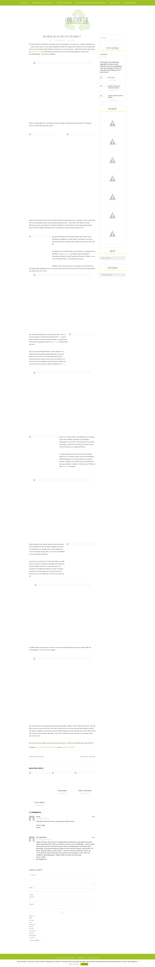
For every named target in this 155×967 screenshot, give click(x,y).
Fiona (38, 816)
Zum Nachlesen (129, 3)
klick (63, 364)
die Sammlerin (41, 837)
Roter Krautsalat (85, 790)
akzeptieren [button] (84, 964)
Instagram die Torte (36, 52)
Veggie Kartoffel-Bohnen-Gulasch (116, 96)
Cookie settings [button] (73, 964)
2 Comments (71, 40)
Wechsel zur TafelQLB (68, 747)
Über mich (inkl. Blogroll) (43, 3)
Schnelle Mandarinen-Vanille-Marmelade (114, 87)
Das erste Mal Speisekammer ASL (46, 747)
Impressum (82, 958)
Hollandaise (103, 54)
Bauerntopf (67, 254)
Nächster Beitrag (87, 756)
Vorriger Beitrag (36, 756)
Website (31, 904)
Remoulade (62, 790)
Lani (51, 40)
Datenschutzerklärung (65, 958)
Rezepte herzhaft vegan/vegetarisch (90, 3)
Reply (93, 816)
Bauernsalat (55, 342)
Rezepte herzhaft (64, 3)
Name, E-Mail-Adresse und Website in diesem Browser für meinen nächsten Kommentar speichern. (32, 926)
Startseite (23, 3)
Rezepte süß (114, 3)
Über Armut (111, 77)
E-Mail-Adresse (32, 896)
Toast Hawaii (39, 802)
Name (31, 887)
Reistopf (65, 466)
